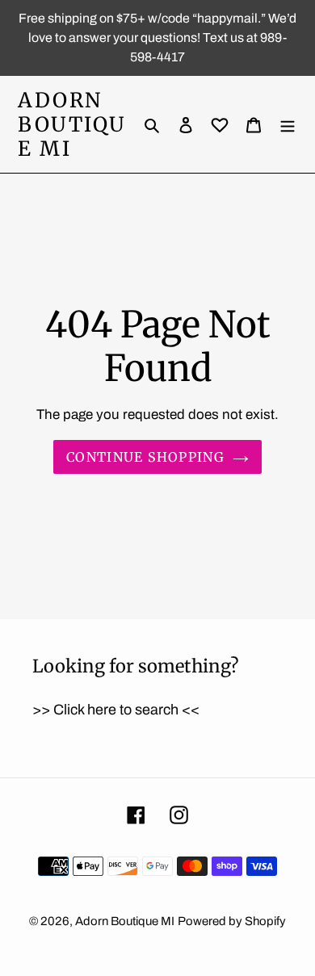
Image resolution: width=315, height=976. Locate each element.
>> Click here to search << (116, 710)
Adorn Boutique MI (72, 124)
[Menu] (287, 125)
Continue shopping (145, 457)
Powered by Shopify (232, 921)
